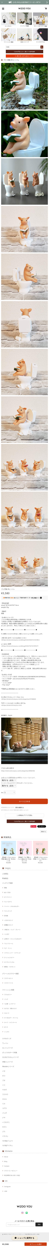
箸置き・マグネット (9, 967)
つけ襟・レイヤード (9, 1004)
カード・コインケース (10, 1022)
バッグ (6, 999)
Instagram (7, 1186)
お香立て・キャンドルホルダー (13, 939)
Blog (5, 1161)
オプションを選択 (36, 1244)
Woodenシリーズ (8, 1066)
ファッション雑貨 (8, 990)
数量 (2, 792)
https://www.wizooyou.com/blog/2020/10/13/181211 (20, 646)
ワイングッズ (8, 911)
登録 (39, 1224)
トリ (3, 1085)
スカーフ (6, 1013)
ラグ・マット (8, 948)
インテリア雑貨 (7, 883)
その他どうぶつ (7, 1141)
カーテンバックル (9, 962)
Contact (6, 1166)
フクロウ (5, 1094)
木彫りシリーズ (7, 1062)
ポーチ (6, 1027)
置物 (5, 888)
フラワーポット (8, 978)
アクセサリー (8, 994)
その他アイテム (7, 1145)
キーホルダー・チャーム (11, 1018)
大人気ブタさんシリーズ (10, 1057)
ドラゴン (5, 1136)
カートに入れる (24, 801)
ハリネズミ (6, 1122)
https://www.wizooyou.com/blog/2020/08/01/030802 (20, 640)
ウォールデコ (8, 901)
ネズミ (4, 1127)
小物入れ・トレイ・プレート (12, 929)
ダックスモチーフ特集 (9, 1052)
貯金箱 (6, 915)
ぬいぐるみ (7, 892)
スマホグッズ (6, 1038)
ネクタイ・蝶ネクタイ (10, 1008)
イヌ (3, 1071)
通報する (43, 831)
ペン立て (6, 934)
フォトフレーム (8, 943)
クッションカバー (9, 957)
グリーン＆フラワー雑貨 (10, 973)
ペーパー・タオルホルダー (11, 906)
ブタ (3, 1080)
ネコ (3, 1076)
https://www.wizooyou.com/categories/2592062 (18, 771)
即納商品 (5, 878)
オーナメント (8, 897)
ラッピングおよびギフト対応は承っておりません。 (17, 783)
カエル (4, 1099)
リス (3, 1104)
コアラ (4, 1108)
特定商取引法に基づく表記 (12, 1175)
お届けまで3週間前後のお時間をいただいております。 (18, 777)
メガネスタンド (8, 920)
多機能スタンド (8, 925)
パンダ (4, 1113)
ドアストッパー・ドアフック (12, 953)
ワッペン (5, 1043)
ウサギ (4, 1090)
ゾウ (3, 1131)
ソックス (6, 1032)
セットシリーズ (7, 1048)
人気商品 (5, 874)
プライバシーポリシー (10, 1170)
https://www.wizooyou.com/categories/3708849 (19, 699)
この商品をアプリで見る (24, 815)
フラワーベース (8, 983)
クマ (3, 1117)
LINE (5, 1191)
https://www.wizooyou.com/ (12, 705)
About (6, 1157)
